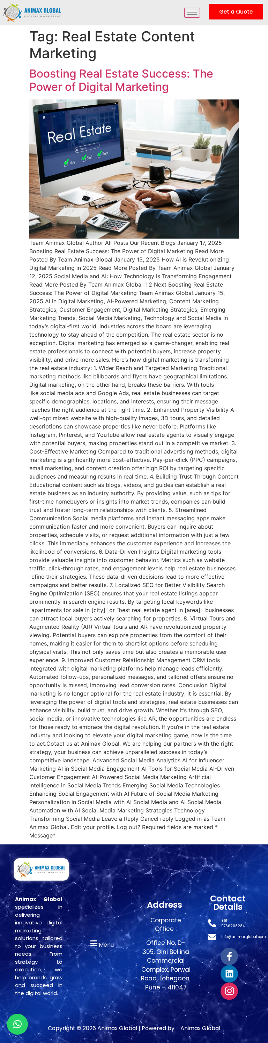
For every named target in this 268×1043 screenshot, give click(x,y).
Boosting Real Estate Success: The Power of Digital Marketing (121, 80)
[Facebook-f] (229, 956)
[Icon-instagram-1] (229, 991)
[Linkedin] (229, 973)
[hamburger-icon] (192, 13)
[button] (101, 943)
